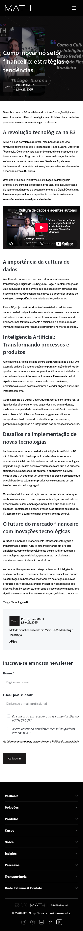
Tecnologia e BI (19, 602)
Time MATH (27, 84)
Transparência (16, 876)
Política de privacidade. (65, 741)
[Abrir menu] (74, 8)
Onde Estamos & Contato (23, 888)
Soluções (12, 807)
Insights (11, 853)
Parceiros (12, 865)
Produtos (12, 819)
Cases (9, 830)
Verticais (11, 796)
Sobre (9, 842)
